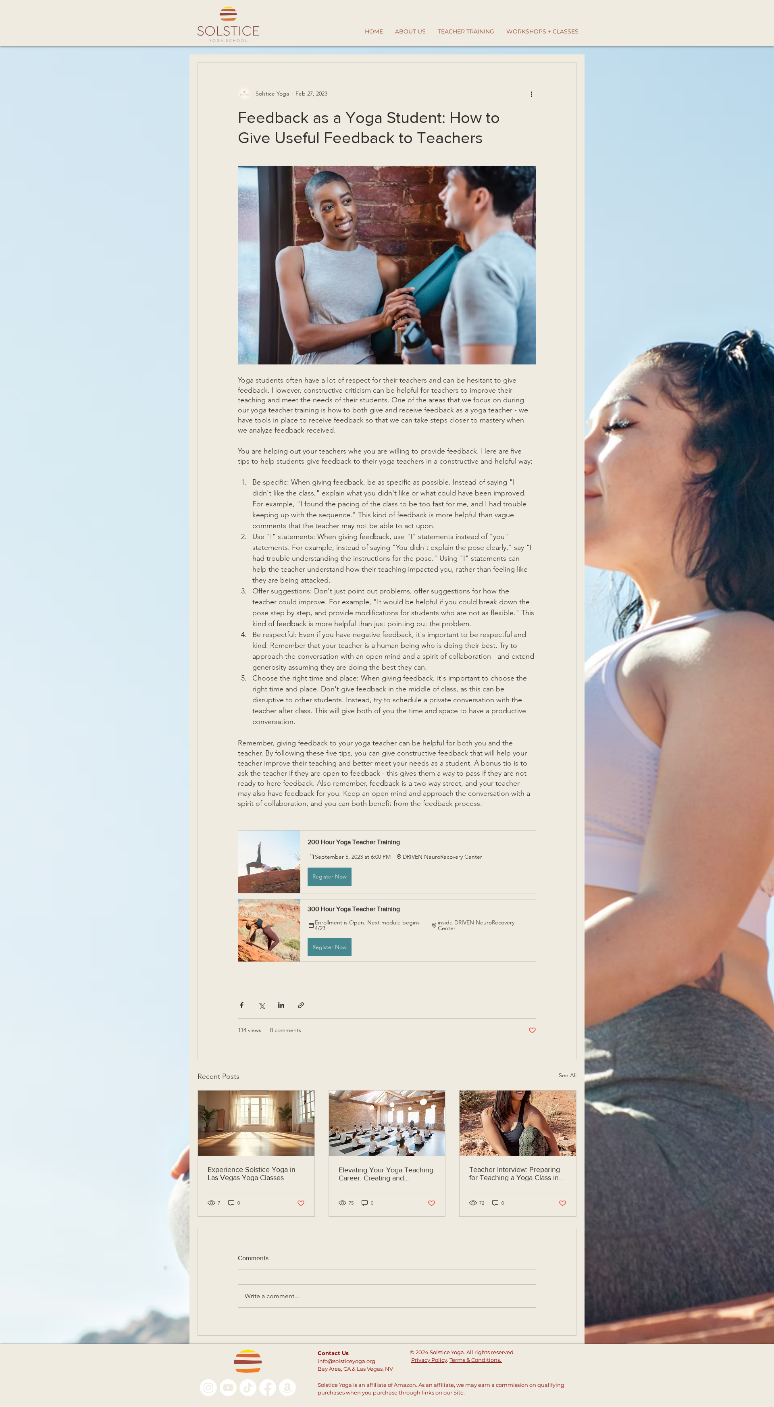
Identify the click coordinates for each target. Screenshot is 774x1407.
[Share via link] (301, 1005)
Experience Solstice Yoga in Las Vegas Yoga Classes (251, 1174)
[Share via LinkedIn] (281, 1005)
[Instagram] (208, 1387)
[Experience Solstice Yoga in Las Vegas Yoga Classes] (256, 1123)
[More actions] (531, 93)
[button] (387, 861)
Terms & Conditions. (475, 1360)
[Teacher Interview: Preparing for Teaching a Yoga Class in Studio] (518, 1123)
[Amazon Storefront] (287, 1387)
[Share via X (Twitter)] (261, 1005)
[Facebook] (267, 1387)
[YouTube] (228, 1387)
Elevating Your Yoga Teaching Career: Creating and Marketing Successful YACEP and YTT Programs (386, 1174)
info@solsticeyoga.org (346, 1361)
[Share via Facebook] (242, 1005)
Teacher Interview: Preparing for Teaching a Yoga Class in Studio (514, 1174)
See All (567, 1075)
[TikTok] (247, 1387)
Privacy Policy (429, 1360)
